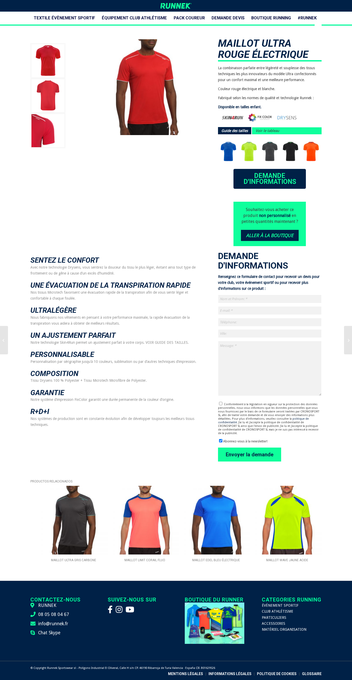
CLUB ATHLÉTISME (277, 611)
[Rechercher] (318, 31)
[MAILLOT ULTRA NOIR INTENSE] (4, 340)
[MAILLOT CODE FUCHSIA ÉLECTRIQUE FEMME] (348, 340)
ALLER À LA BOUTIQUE (270, 235)
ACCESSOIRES (273, 623)
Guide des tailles (234, 131)
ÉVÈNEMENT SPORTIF (280, 605)
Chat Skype (49, 632)
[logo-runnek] (175, 6)
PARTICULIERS (274, 617)
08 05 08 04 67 (53, 614)
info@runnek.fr (53, 623)
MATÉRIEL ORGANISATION (284, 629)
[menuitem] (64, 18)
